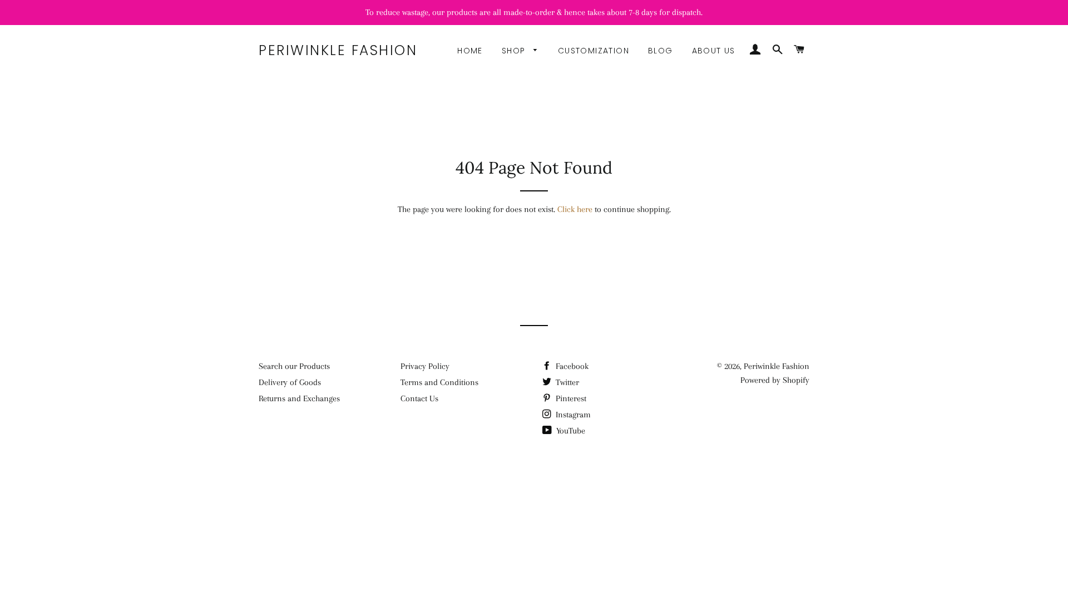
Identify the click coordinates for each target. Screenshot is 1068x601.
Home (470, 50)
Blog (660, 50)
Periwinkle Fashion (338, 50)
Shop (515, 50)
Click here (574, 209)
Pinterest (569, 398)
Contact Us (419, 398)
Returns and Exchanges (299, 398)
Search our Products (294, 366)
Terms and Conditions (439, 382)
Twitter (566, 382)
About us (713, 50)
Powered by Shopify (774, 380)
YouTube (569, 431)
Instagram (572, 415)
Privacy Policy (424, 366)
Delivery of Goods (290, 382)
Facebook (571, 366)
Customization (593, 50)
